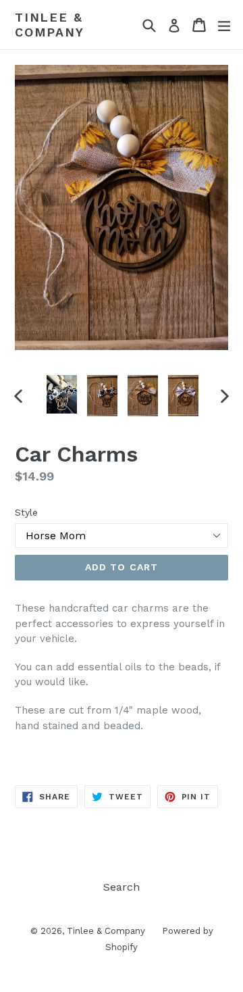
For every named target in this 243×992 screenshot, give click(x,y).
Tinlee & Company (49, 24)
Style (26, 512)
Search (121, 887)
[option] (62, 394)
